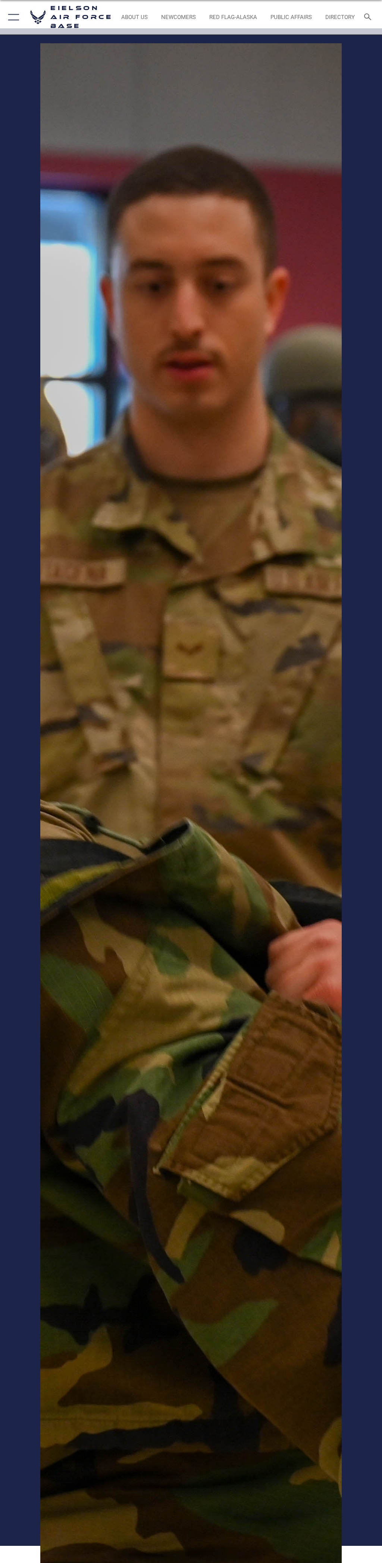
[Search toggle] (369, 17)
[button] (12, 17)
